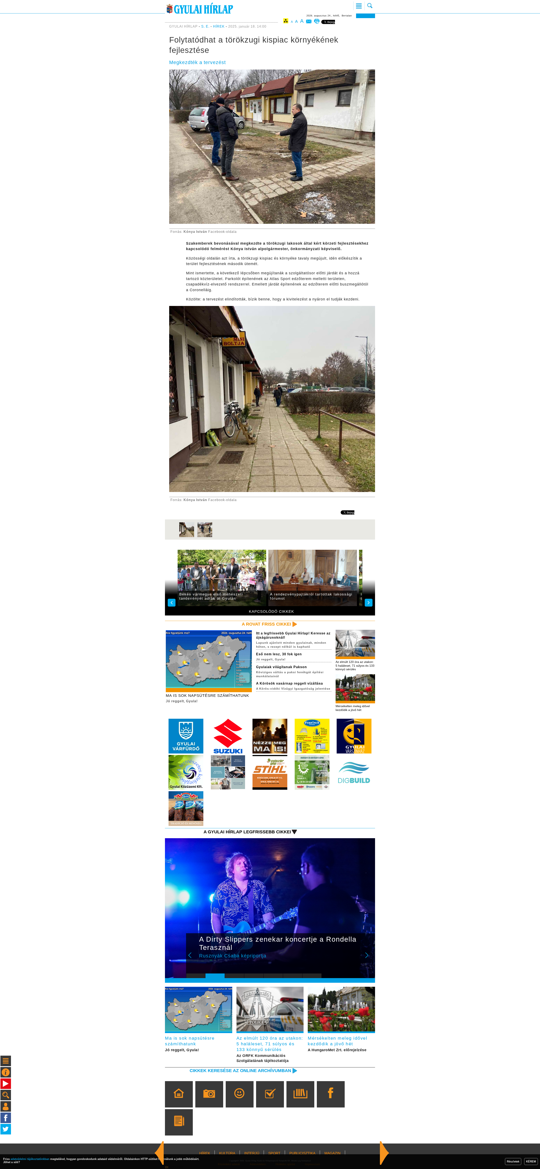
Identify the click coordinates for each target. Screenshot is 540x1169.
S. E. (205, 26)
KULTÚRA (227, 1153)
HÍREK (219, 26)
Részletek (513, 1161)
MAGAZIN (332, 1153)
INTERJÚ (251, 1153)
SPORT (274, 1153)
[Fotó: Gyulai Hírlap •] (186, 536)
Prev (192, 958)
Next (369, 958)
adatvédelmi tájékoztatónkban (30, 1159)
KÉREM (531, 1161)
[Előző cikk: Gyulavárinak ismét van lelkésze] (384, 1153)
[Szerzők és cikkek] (179, 1128)
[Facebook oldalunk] (331, 1100)
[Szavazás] (270, 1100)
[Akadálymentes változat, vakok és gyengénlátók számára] (286, 21)
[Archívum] (300, 1100)
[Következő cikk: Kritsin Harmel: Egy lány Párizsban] (159, 1153)
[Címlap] (179, 1100)
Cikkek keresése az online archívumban (240, 1070)
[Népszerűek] (239, 1100)
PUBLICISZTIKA (302, 1153)
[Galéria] (209, 1100)
